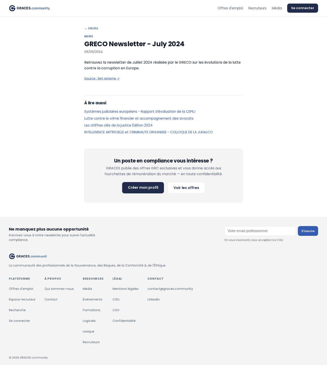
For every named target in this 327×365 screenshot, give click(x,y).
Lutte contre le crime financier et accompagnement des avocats (139, 118)
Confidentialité (124, 321)
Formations (91, 310)
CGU (116, 299)
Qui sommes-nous (59, 289)
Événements (92, 299)
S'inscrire (308, 231)
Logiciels (89, 321)
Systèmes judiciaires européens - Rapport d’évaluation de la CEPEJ (140, 111)
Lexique (88, 331)
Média (277, 8)
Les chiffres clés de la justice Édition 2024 (118, 125)
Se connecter (302, 8)
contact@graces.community (170, 289)
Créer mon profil (143, 187)
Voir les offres (186, 187)
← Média (91, 28)
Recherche (17, 310)
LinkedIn (153, 299)
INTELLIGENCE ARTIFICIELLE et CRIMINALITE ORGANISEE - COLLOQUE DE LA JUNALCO (148, 132)
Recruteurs (257, 8)
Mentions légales (126, 289)
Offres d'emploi (230, 8)
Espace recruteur (22, 299)
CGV (116, 310)
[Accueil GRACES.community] (29, 8)
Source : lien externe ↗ (102, 78)
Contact (51, 299)
